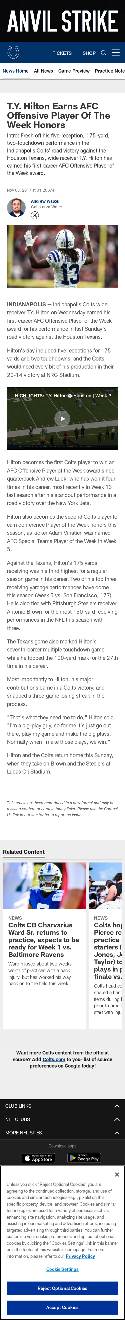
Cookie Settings (62, 1269)
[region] (62, 1242)
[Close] (117, 1174)
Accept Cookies (62, 1307)
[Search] (103, 52)
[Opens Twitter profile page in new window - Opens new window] (35, 215)
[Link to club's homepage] (13, 49)
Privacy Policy (80, 1256)
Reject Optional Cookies (62, 1288)
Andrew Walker (45, 201)
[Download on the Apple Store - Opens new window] (38, 1158)
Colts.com (54, 1059)
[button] (62, 419)
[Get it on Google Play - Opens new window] (84, 1161)
